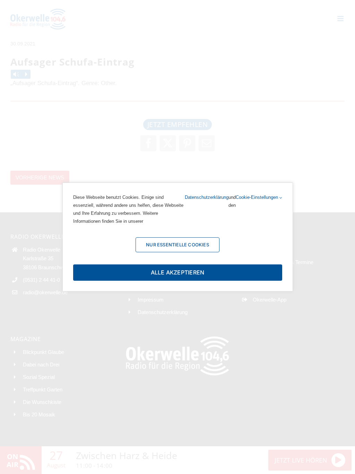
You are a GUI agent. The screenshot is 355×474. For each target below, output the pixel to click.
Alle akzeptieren (178, 272)
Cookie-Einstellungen (257, 197)
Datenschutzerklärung (206, 197)
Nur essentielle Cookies (177, 244)
